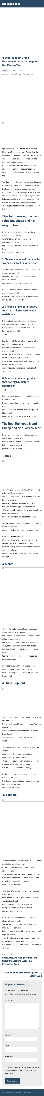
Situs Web (9, 1056)
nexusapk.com (11, 3)
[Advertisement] (22, 33)
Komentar (9, 1000)
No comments (28, 74)
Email (7, 1045)
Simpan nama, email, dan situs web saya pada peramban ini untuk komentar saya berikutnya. (22, 1070)
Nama (7, 1035)
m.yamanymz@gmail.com (11, 74)
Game (5, 71)
